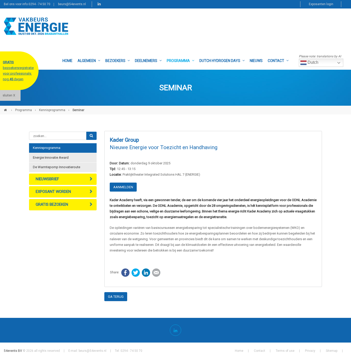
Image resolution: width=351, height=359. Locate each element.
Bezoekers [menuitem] (115, 61)
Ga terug (116, 297)
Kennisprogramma (52, 110)
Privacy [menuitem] (310, 351)
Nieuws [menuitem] (256, 61)
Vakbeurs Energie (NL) (6, 108)
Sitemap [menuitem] (331, 351)
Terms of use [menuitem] (285, 351)
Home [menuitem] (67, 61)
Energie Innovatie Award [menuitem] (51, 157)
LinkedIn (146, 272)
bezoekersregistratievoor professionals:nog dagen (18, 70)
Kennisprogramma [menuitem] (46, 148)
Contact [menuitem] (276, 61)
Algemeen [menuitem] (87, 61)
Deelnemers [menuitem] (146, 61)
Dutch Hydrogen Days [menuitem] (219, 61)
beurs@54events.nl (72, 4)
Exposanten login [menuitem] (321, 4)
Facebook (125, 272)
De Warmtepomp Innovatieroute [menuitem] (56, 167)
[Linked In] (175, 330)
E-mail (156, 272)
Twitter (136, 272)
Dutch (312, 62)
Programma (23, 110)
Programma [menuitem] (178, 61)
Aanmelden (123, 187)
